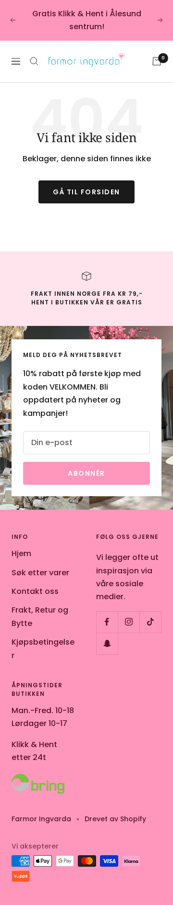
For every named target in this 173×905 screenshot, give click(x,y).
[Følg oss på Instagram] (128, 622)
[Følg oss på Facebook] (107, 622)
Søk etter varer (40, 572)
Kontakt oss (35, 591)
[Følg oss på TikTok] (150, 622)
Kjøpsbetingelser (43, 648)
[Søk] (34, 61)
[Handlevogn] (156, 61)
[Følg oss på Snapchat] (107, 643)
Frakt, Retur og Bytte (40, 616)
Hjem (21, 553)
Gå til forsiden (86, 192)
